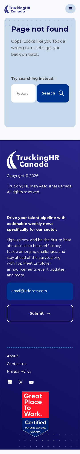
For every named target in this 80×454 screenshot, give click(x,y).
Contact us (16, 364)
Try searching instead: (32, 78)
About (12, 356)
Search (48, 93)
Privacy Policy (19, 371)
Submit (37, 313)
